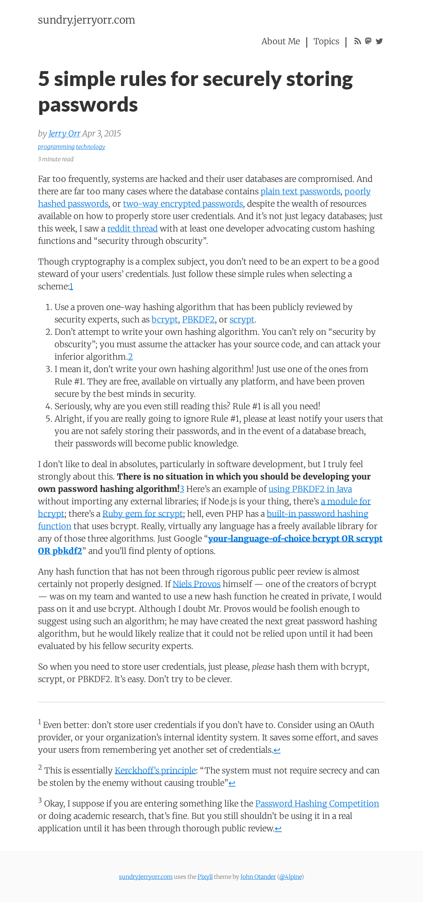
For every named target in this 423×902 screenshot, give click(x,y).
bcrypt (165, 319)
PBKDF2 (198, 319)
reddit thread (132, 228)
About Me (280, 41)
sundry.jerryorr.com (86, 19)
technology (90, 146)
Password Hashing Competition (317, 803)
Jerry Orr (65, 133)
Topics (326, 41)
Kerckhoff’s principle (155, 770)
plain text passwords (300, 191)
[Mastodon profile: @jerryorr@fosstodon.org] (368, 41)
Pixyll (205, 877)
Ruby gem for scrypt (142, 513)
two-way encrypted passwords (183, 203)
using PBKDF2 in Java (310, 489)
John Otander (258, 877)
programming (56, 146)
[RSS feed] (358, 41)
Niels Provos (197, 584)
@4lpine (290, 877)
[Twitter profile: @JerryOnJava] (379, 41)
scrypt (242, 319)
